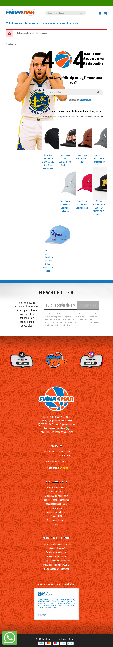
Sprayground (56, 508)
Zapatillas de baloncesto (56, 495)
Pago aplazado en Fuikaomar (56, 564)
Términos (73, 584)
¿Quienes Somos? (56, 548)
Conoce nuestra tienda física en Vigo (56, 432)
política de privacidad (62, 325)
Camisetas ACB (56, 491)
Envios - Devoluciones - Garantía (56, 544)
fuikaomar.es (85, 99)
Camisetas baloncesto (56, 504)
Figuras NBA (56, 516)
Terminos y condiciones (56, 552)
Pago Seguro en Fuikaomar (56, 568)
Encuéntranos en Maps (54, 428)
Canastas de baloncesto (57, 487)
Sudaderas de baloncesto (56, 512)
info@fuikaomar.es (67, 424)
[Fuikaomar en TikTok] (21, 359)
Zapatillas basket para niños (56, 499)
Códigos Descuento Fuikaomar (57, 560)
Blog (56, 524)
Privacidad (65, 584)
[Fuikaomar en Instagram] (92, 359)
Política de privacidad (57, 556)
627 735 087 (47, 424)
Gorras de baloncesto (56, 520)
